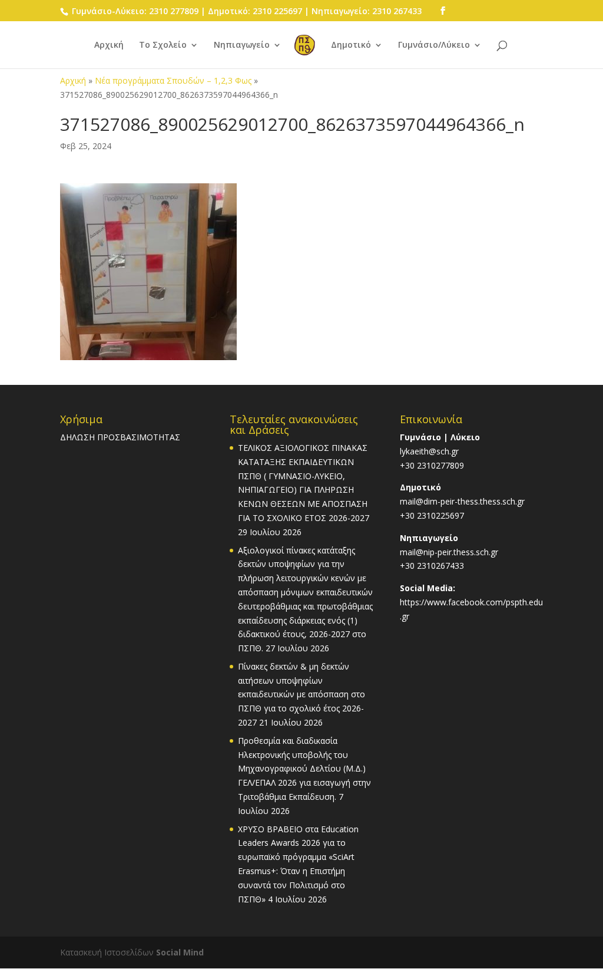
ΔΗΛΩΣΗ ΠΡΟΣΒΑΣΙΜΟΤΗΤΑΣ (120, 437)
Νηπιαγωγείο (242, 45)
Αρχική (109, 45)
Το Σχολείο (163, 45)
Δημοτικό (351, 45)
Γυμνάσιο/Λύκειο (434, 45)
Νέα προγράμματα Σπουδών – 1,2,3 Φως (173, 80)
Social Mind (180, 952)
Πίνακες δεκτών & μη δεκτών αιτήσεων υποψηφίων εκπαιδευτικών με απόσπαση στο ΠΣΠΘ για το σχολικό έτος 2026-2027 (301, 694)
